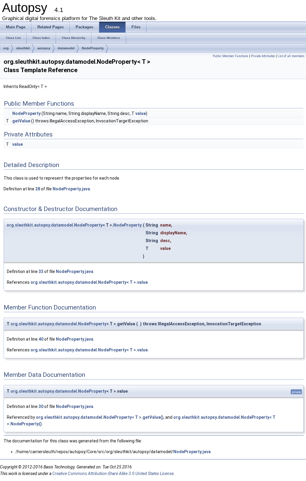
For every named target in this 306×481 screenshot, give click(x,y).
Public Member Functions (230, 56)
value (140, 113)
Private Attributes (263, 56)
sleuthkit (23, 48)
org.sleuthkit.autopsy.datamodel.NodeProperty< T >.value (89, 282)
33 (41, 271)
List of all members (291, 56)
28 (37, 188)
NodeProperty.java (71, 188)
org (6, 48)
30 (41, 406)
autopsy (43, 48)
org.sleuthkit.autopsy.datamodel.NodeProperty (54, 225)
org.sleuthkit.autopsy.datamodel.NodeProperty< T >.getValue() (99, 417)
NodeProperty (93, 48)
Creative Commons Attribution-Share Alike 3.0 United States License (113, 473)
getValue (21, 121)
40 (41, 339)
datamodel (66, 48)
